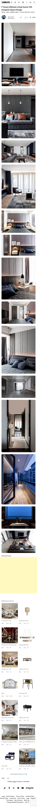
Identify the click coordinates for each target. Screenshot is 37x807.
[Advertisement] (18, 575)
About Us (26, 800)
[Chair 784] (10, 764)
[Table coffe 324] (27, 715)
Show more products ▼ (18, 774)
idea (8, 778)
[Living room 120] (10, 667)
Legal (3, 796)
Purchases (10, 800)
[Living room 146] (10, 618)
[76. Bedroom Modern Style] (27, 764)
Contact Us (13, 798)
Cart (26, 802)
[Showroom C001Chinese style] (10, 643)
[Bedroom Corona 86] (10, 715)
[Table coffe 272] (27, 667)
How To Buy (21, 798)
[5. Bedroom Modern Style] (10, 739)
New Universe (18, 800)
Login (14, 781)
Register (33, 798)
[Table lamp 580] (27, 618)
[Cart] (30, 2)
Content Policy (30, 796)
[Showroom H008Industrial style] (27, 739)
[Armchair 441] (27, 691)
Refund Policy (10, 796)
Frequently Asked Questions (15, 802)
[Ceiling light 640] (27, 643)
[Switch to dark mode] (26, 2)
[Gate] (10, 691)
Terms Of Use (20, 796)
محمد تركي (11, 16)
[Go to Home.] (4, 2)
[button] (26, 17)
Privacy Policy (4, 798)
